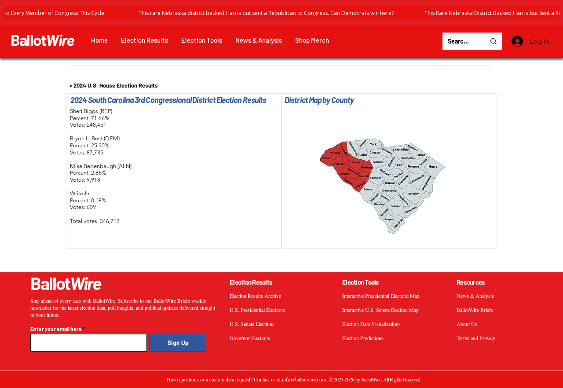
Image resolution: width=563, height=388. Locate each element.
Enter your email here (56, 328)
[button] (144, 40)
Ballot (42, 39)
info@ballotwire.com (304, 379)
